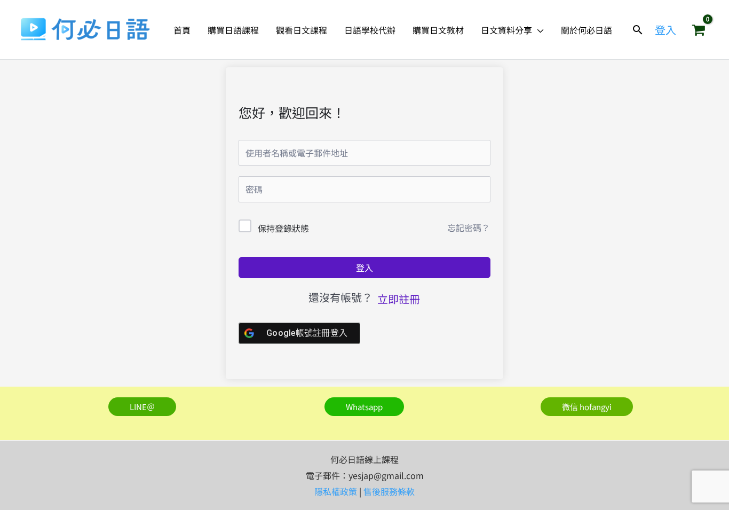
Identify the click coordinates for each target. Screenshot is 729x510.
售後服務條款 (389, 491)
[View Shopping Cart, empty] (698, 30)
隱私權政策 (335, 491)
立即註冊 (398, 299)
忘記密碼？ (468, 227)
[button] (538, 30)
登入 (364, 267)
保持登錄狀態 (283, 228)
